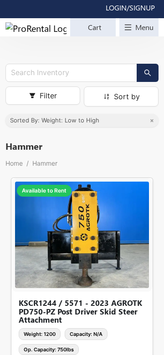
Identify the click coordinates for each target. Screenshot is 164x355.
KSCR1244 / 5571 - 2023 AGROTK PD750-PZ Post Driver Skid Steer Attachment (80, 311)
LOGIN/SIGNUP (130, 7)
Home (14, 163)
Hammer (44, 163)
